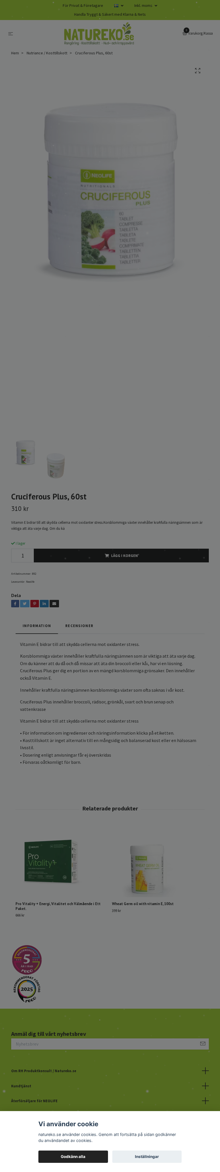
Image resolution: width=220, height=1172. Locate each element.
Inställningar (147, 1156)
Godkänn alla (73, 1156)
